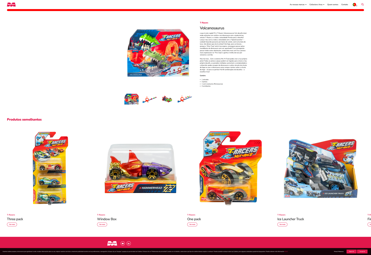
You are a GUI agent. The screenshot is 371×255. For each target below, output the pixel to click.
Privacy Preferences (339, 251)
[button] (363, 4)
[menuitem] (298, 4)
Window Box (107, 219)
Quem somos (332, 4)
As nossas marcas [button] (297, 4)
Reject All (351, 251)
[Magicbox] (11, 4)
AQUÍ (286, 251)
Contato (344, 4)
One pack (194, 219)
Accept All (362, 251)
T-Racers (204, 22)
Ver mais (12, 224)
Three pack (15, 219)
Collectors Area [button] (315, 4)
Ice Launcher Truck (290, 219)
